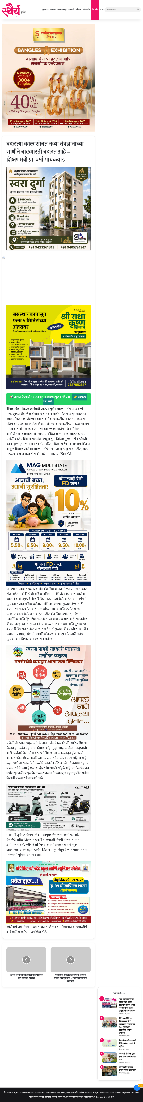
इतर (101, 9)
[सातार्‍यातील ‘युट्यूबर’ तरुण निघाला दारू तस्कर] (109, 1071)
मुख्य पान (45, 9)
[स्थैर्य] (15, 10)
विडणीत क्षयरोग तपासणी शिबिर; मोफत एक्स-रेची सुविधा (127, 1043)
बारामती (71, 9)
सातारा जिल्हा (62, 9)
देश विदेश (95, 9)
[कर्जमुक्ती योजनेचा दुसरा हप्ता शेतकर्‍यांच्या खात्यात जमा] (109, 1057)
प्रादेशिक (78, 9)
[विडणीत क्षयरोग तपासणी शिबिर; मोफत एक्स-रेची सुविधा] (109, 1043)
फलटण (53, 9)
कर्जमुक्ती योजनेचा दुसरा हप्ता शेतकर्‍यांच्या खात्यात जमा (127, 1056)
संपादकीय (86, 9)
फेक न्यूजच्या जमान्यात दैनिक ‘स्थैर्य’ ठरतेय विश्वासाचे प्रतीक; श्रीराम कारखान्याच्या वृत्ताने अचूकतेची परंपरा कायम (127, 1005)
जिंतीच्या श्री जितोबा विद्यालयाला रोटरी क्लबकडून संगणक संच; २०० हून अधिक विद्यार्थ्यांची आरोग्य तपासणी (127, 1026)
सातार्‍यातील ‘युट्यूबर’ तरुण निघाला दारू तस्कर (127, 1069)
